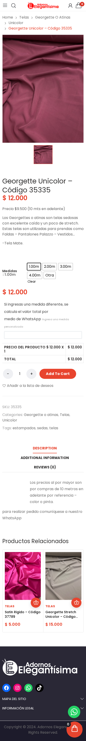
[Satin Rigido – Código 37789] (23, 576)
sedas (42, 428)
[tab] (45, 448)
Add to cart (58, 373)
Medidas (9, 271)
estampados (24, 428)
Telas (64, 414)
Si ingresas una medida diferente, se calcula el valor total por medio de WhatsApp (36, 315)
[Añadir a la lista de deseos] (36, 593)
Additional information (45, 457)
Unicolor (9, 420)
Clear (32, 281)
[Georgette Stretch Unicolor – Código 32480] (63, 576)
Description (45, 448)
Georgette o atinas (41, 414)
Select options (36, 603)
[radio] (34, 266)
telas (53, 428)
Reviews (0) (45, 467)
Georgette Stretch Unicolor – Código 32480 (60, 616)
